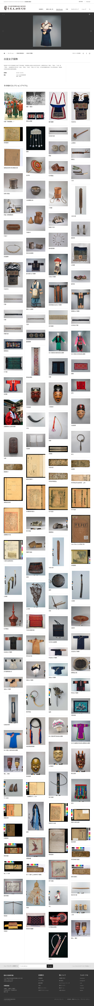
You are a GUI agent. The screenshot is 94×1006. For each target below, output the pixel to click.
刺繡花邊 (6, 334)
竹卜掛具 (6, 798)
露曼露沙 (6, 472)
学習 (67, 9)
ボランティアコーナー (59, 999)
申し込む (50, 966)
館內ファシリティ (42, 988)
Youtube (82, 988)
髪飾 (50, 712)
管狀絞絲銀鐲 (29, 253)
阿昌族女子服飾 (53, 657)
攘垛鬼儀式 (74, 877)
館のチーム (61, 988)
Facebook (82, 978)
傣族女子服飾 (29, 680)
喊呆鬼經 (6, 856)
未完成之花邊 (74, 325)
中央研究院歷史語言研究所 (9, 999)
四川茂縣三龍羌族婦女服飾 (11, 750)
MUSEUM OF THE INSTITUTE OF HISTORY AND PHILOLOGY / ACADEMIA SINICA (17, 1)
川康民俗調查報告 (8, 561)
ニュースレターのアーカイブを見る (80, 966)
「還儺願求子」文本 (31, 796)
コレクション (59, 9)
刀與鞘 (5, 596)
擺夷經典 (51, 854)
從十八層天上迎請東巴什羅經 (33, 874)
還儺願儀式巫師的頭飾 (9, 426)
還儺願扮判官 (7, 535)
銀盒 (50, 155)
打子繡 (5, 372)
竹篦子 (5, 236)
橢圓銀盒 (51, 532)
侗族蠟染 (73, 715)
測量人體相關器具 (8, 215)
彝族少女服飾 (29, 309)
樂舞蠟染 (6, 351)
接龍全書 (6, 818)
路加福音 (73, 842)
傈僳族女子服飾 (75, 311)
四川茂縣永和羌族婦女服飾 (78, 354)
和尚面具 (28, 776)
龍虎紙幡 (6, 895)
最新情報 (81, 1)
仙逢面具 (73, 425)
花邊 (5, 304)
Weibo (81, 990)
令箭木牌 (73, 216)
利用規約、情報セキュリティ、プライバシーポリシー (78, 999)
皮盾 (27, 577)
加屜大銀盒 (7, 193)
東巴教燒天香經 (75, 859)
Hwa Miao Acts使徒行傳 (77, 544)
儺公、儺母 (7, 774)
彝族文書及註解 (75, 822)
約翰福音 (6, 838)
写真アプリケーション (43, 990)
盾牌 (50, 590)
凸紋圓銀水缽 (29, 200)
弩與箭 (5, 916)
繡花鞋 (73, 284)
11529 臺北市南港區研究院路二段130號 (13, 978)
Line (81, 983)
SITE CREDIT (9, 1000)
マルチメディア (75, 9)
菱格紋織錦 (29, 377)
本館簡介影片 (62, 978)
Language (88, 1)
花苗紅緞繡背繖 (30, 630)
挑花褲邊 (51, 326)
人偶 (72, 914)
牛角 (27, 428)
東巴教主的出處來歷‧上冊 (78, 483)
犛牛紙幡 (51, 881)
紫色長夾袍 (29, 656)
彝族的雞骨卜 (29, 479)
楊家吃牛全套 (52, 823)
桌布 (72, 393)
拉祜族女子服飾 (75, 651)
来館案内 (41, 9)
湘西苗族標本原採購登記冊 (11, 168)
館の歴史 (61, 980)
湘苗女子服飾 (52, 677)
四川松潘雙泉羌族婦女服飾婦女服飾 (80, 743)
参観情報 (40, 978)
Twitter (82, 985)
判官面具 (28, 407)
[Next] (91, 31)
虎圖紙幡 (28, 858)
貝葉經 (50, 453)
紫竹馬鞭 (51, 797)
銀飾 (27, 151)
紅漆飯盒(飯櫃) (52, 927)
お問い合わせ (62, 990)
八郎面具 (51, 407)
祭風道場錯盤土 (53, 481)
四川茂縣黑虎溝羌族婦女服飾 (56, 353)
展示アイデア (62, 985)
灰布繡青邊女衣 (8, 671)
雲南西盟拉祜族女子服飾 (55, 305)
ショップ (84, 9)
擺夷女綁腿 (29, 121)
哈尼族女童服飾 (53, 642)
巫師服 (5, 394)
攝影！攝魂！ (29, 107)
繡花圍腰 (51, 122)
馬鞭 (50, 440)
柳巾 (72, 803)
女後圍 (73, 265)
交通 (39, 985)
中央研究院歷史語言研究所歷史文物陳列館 (15, 8)
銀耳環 (73, 238)
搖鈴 (27, 832)
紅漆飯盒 (6, 629)
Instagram (82, 980)
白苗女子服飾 (29, 53)
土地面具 (51, 766)
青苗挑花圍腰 (29, 929)
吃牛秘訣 (51, 511)
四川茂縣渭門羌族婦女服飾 (56, 736)
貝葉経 (5, 931)
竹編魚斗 (28, 232)
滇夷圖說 (6, 143)
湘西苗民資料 (7, 502)
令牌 (5, 458)
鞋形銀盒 (28, 531)
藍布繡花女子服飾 (31, 273)
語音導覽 (40, 983)
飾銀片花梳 (52, 227)
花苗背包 (73, 122)
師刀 (72, 454)
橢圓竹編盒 (29, 552)
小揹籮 (50, 208)
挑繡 (50, 377)
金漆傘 (28, 175)
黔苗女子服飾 (74, 693)
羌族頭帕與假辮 (30, 746)
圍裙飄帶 (28, 342)
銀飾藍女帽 (74, 672)
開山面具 (73, 773)
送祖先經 (51, 467)
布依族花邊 (52, 136)
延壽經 (73, 469)
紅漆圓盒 (51, 175)
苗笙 (50, 611)
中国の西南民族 (20, 53)
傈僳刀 (73, 159)
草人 (50, 906)
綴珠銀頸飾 (52, 248)
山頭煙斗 (73, 143)
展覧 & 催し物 (49, 9)
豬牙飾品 (28, 712)
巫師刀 (50, 959)
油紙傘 (73, 628)
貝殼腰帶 (6, 256)
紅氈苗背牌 (7, 725)
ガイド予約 (40, 980)
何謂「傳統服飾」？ (9, 121)
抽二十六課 (7, 873)
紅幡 (27, 907)
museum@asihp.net (8, 981)
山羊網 (28, 609)
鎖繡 (72, 373)
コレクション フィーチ (64, 983)
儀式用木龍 (74, 895)
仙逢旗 (28, 448)
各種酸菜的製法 (30, 511)
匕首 (72, 180)
